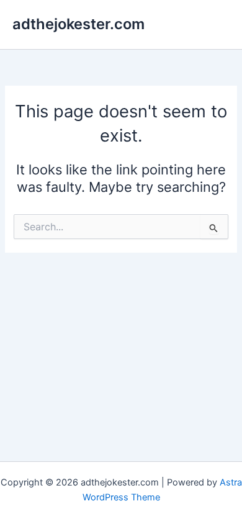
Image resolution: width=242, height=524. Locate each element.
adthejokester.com (78, 24)
